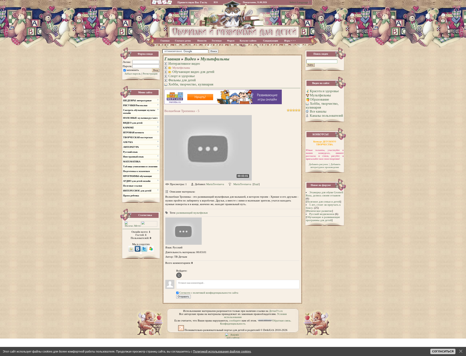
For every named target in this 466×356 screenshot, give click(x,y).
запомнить (132, 70)
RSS (216, 2)
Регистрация (150, 73)
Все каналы (318, 111)
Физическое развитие (319, 210)
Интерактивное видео (184, 63)
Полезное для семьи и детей (323, 201)
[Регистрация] (164, 4)
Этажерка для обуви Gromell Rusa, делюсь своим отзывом (324, 194)
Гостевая (217, 40)
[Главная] (154, 4)
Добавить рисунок (318, 164)
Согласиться (443, 351)
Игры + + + (290, 40)
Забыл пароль (133, 73)
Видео (190, 59)
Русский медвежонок (321, 214)
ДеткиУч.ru (276, 310)
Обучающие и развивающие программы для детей (323, 219)
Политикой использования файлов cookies (222, 351)
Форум (230, 40)
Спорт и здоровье (181, 76)
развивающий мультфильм (192, 212)
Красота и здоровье (324, 91)
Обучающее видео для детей (193, 72)
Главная (165, 40)
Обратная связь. (281, 320)
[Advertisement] (260, 51)
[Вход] (179, 275)
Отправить (183, 296)
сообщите (235, 320)
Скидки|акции (270, 40)
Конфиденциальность (233, 323)
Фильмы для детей (182, 80)
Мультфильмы (214, 59)
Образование (319, 99)
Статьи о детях (183, 40)
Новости (201, 40)
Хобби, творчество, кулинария (190, 84)
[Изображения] (183, 231)
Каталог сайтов (248, 40)
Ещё (256, 184)
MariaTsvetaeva (215, 184)
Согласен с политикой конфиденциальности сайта (208, 292)
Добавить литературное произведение (325, 166)
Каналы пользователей (326, 115)
